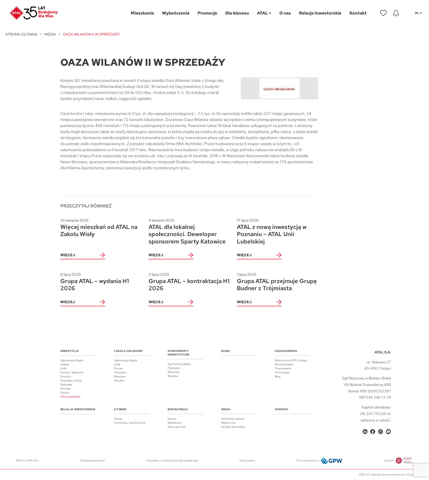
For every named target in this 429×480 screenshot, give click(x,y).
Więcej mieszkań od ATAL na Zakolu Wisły (98, 228)
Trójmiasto (120, 372)
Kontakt (281, 409)
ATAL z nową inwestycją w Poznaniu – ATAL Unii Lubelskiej (272, 231)
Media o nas (228, 423)
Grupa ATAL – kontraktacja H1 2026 (189, 282)
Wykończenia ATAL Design (291, 360)
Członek (389, 460)
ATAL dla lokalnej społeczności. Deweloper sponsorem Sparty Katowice (187, 231)
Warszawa (66, 384)
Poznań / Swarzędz (71, 372)
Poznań (118, 368)
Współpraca (178, 409)
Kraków (64, 364)
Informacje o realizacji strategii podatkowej (172, 460)
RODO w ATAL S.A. (27, 460)
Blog (277, 376)
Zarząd (118, 419)
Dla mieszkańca (284, 364)
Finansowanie (283, 368)
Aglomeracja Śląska (71, 360)
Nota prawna (247, 460)
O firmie (120, 409)
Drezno (64, 392)
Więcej (67, 255)
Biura (225, 351)
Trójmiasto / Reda (71, 380)
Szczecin (65, 376)
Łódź (63, 368)
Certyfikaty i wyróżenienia (129, 423)
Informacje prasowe (232, 419)
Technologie (282, 372)
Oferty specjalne (70, 396)
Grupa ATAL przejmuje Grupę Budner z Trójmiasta (277, 282)
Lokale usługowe (128, 351)
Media (50, 34)
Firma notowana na (307, 460)
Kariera (172, 419)
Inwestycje (69, 351)
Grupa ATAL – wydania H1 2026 (94, 282)
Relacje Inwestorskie (77, 409)
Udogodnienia (286, 351)
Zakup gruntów (177, 427)
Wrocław (65, 388)
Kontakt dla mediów (233, 427)
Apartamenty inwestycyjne (178, 352)
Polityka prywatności (92, 460)
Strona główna (21, 34)
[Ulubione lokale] (383, 13)
